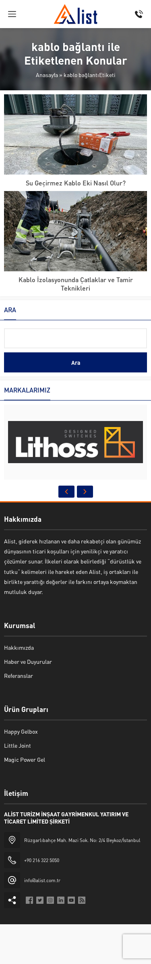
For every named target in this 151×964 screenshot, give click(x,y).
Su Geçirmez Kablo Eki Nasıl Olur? (76, 183)
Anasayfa (47, 74)
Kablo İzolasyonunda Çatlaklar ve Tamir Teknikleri (76, 283)
